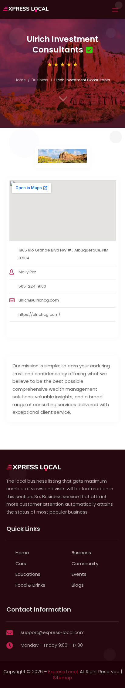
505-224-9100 (32, 286)
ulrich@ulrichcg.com (39, 300)
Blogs (78, 585)
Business (40, 80)
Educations (27, 574)
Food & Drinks (30, 585)
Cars (20, 563)
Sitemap (62, 677)
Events (79, 574)
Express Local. (63, 671)
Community (85, 563)
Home (20, 80)
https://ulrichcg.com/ (39, 314)
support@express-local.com (53, 632)
